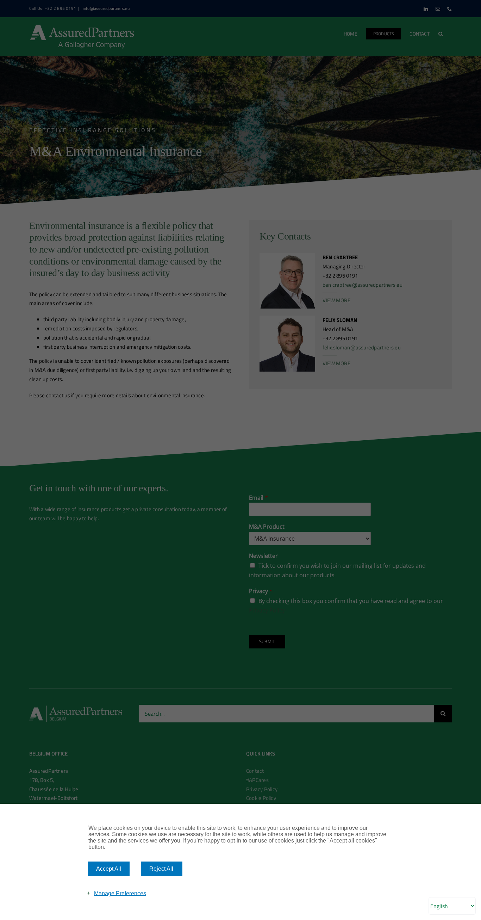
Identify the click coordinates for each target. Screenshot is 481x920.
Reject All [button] (161, 869)
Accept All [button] (108, 869)
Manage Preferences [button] (120, 893)
